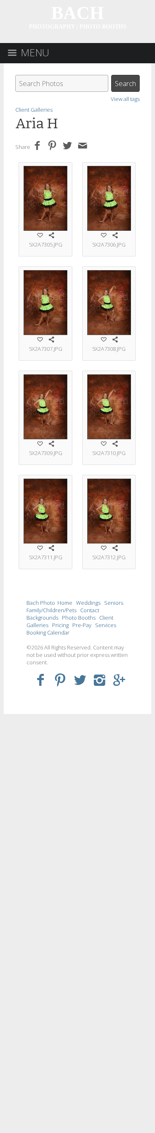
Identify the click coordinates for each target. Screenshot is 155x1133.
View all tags (125, 99)
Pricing (60, 625)
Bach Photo (40, 602)
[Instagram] (100, 679)
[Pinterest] (60, 679)
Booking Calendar (47, 632)
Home (64, 602)
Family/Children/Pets (51, 610)
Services (105, 625)
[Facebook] (40, 679)
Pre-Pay (81, 625)
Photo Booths (78, 617)
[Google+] (119, 679)
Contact (89, 610)
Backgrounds (42, 617)
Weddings (88, 602)
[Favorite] (40, 235)
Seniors (113, 602)
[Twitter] (80, 679)
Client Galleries (33, 109)
